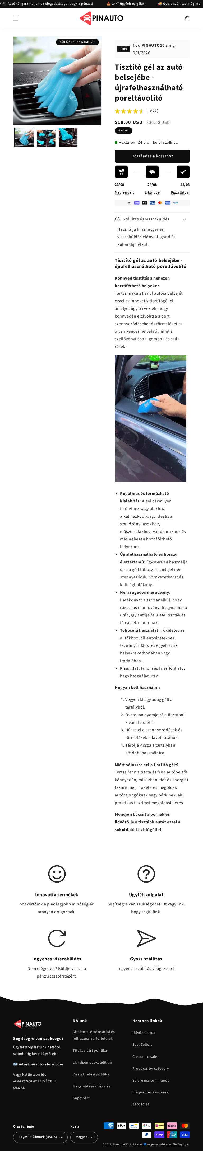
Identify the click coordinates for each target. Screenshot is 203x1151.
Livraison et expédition (92, 1062)
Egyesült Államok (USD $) (38, 1137)
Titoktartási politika (90, 1050)
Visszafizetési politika (91, 1074)
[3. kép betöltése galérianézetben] (68, 137)
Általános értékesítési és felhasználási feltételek (94, 1035)
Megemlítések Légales (91, 1086)
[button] (16, 18)
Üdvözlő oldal (144, 1032)
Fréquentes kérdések (150, 1092)
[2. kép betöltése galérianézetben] (46, 137)
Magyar (81, 1137)
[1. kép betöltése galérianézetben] (24, 137)
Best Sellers (142, 1044)
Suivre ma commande (151, 1080)
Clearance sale (144, 1056)
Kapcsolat (81, 1098)
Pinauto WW (120, 1144)
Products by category (150, 1068)
